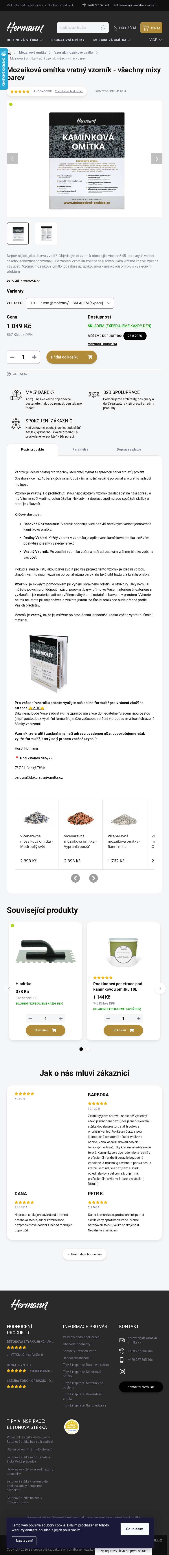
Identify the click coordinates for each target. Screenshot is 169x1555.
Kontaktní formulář (141, 1387)
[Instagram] (122, 1370)
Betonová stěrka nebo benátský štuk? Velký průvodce (29, 1459)
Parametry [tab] (80, 449)
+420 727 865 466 (140, 1351)
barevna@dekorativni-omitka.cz (39, 777)
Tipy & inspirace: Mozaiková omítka (82, 1374)
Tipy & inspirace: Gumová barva (84, 1405)
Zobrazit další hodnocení (85, 1254)
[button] (81, 1049)
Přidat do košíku (65, 357)
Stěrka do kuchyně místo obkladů (29, 1449)
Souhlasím (134, 1529)
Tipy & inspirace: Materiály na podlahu (83, 1385)
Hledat (102, 27)
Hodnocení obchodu (76, 1358)
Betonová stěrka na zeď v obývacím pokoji (24, 1500)
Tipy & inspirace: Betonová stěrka (86, 1365)
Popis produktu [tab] (32, 449)
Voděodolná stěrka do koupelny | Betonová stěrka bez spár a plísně (30, 1439)
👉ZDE (36, 708)
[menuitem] (25, 40)
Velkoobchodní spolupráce (25, 5)
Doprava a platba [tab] (129, 449)
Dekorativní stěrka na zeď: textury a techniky (30, 1471)
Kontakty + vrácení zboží (80, 1351)
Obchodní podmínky (61, 5)
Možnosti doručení (102, 344)
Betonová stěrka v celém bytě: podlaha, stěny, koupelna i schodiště (27, 1486)
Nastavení (24, 1541)
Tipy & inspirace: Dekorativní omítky (82, 1396)
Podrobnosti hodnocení (69, 91)
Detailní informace (21, 280)
